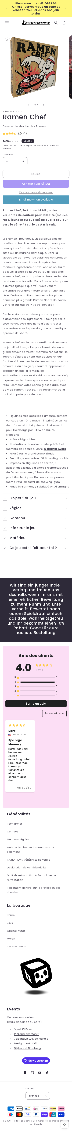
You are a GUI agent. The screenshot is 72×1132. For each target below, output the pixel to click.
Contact (12, 831)
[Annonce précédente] (6, 8)
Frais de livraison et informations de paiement (30, 850)
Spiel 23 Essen (23, 1029)
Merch (11, 938)
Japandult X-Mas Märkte (31, 1038)
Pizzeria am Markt (26, 1034)
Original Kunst (16, 931)
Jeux (10, 923)
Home (11, 915)
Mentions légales (18, 839)
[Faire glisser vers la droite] (44, 105)
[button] (7, 23)
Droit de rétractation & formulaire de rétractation (31, 878)
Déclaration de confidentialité (27, 867)
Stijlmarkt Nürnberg (27, 1048)
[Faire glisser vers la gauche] (28, 105)
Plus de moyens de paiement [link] (36, 192)
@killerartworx (55, 449)
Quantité (8, 154)
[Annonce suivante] (65, 8)
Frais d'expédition (28, 145)
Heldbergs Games (22, 1120)
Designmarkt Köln (26, 1043)
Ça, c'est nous (16, 946)
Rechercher (14, 823)
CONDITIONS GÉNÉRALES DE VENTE (28, 859)
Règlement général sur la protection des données (33, 890)
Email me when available (36, 200)
